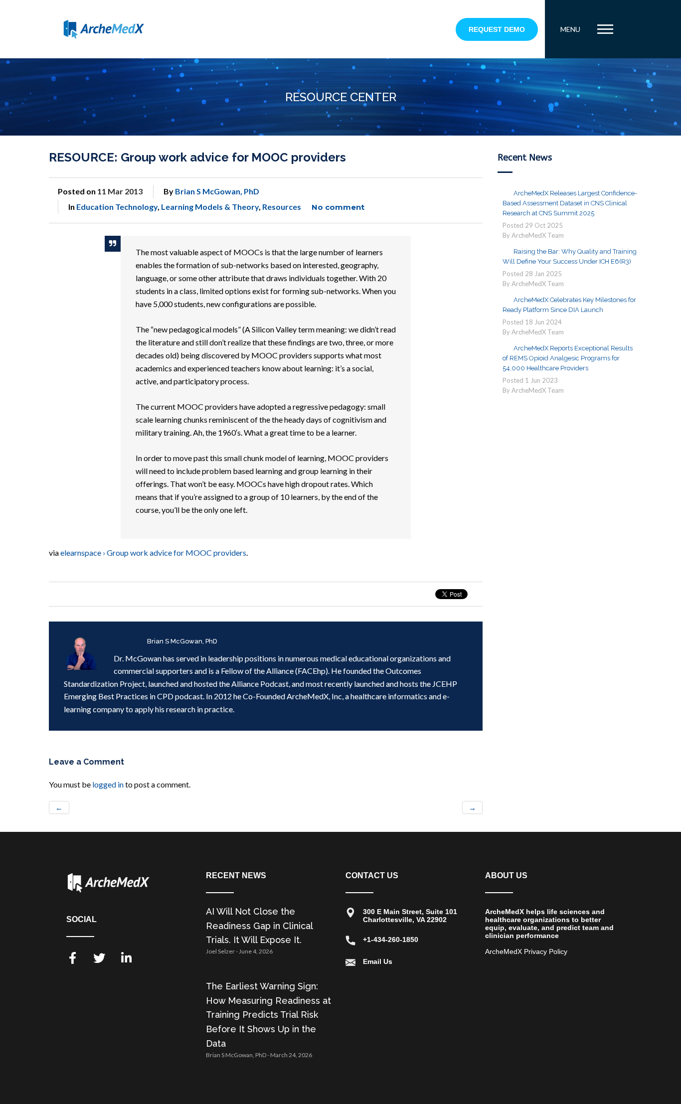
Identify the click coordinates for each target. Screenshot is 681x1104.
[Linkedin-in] (126, 958)
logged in (108, 784)
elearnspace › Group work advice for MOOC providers (153, 552)
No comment (338, 207)
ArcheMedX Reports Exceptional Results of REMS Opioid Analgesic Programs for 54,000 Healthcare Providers (568, 358)
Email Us (377, 961)
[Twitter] (99, 958)
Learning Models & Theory (210, 206)
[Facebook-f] (72, 958)
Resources (281, 206)
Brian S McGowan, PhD (217, 191)
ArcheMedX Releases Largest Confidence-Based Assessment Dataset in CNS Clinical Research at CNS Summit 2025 (570, 203)
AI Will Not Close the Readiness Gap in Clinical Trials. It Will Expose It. (259, 926)
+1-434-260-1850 (390, 940)
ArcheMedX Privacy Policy (526, 951)
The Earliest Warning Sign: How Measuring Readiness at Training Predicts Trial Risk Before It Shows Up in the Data (268, 1015)
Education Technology (117, 206)
